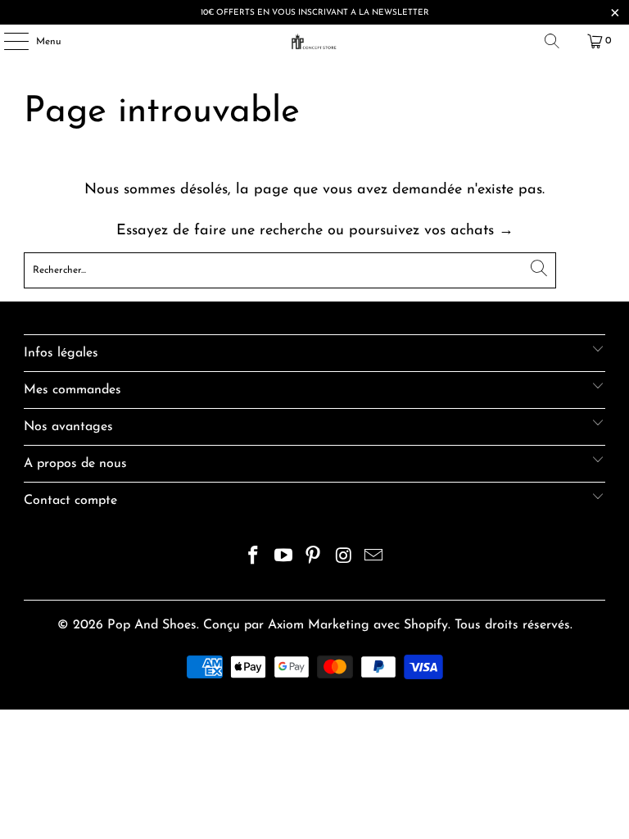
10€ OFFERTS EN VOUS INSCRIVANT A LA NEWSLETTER (315, 12)
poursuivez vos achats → (431, 231)
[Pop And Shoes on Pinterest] (313, 558)
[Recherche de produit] (552, 41)
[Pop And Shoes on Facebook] (254, 558)
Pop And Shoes (152, 625)
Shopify (426, 625)
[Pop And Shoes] (314, 41)
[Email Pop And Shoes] (374, 558)
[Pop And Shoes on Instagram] (344, 558)
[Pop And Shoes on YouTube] (283, 558)
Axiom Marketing (318, 625)
